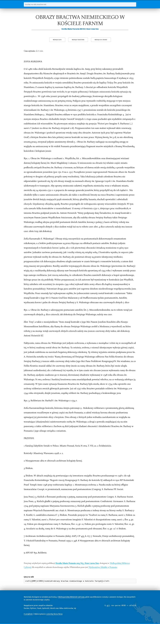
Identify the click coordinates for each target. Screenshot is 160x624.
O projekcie (28, 614)
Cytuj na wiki (29, 577)
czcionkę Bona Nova (54, 614)
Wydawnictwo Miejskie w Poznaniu (103, 567)
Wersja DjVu (57, 40)
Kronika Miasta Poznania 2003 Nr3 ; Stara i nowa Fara (77, 563)
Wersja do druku (101, 40)
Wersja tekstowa (78, 40)
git (108, 605)
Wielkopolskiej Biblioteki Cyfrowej (71, 597)
